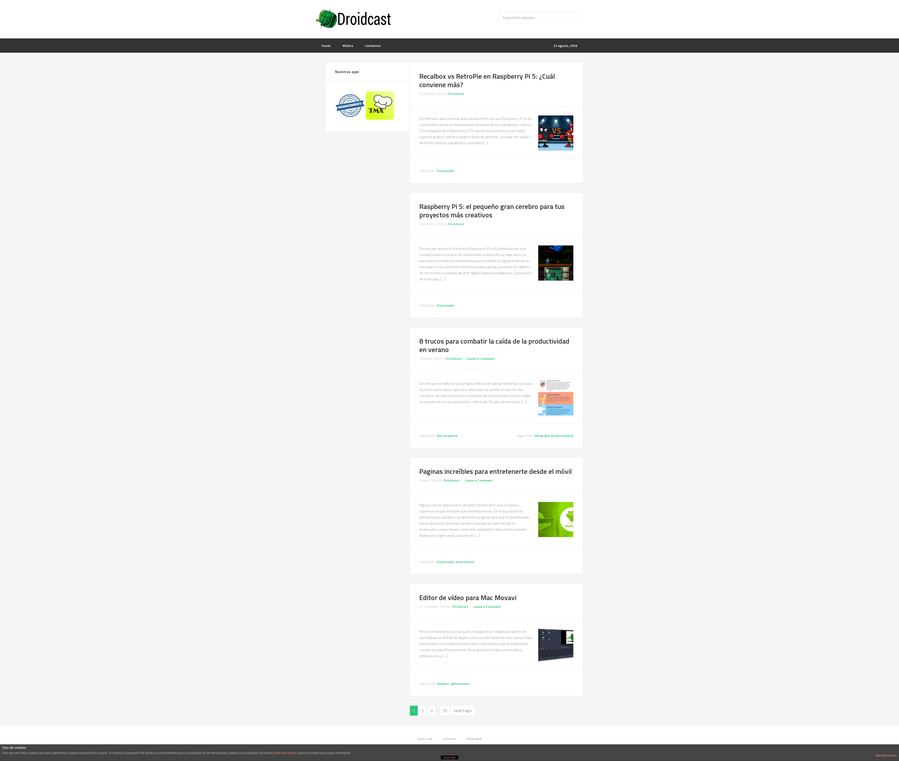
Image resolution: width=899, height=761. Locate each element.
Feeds (326, 45)
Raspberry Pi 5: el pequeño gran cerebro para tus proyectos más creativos (491, 210)
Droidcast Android (353, 18)
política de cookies (285, 753)
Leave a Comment (481, 358)
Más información (886, 755)
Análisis (443, 684)
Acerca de (424, 738)
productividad (562, 436)
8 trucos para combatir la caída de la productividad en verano (494, 345)
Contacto (449, 738)
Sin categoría (447, 436)
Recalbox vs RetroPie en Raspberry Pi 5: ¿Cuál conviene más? (487, 80)
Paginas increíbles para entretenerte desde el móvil (495, 471)
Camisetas (373, 45)
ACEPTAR (449, 757)
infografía (542, 436)
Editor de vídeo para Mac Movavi (467, 597)
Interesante (465, 562)
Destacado (445, 171)
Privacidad (474, 738)
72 (445, 710)
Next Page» (463, 710)
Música (348, 45)
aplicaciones (460, 684)
